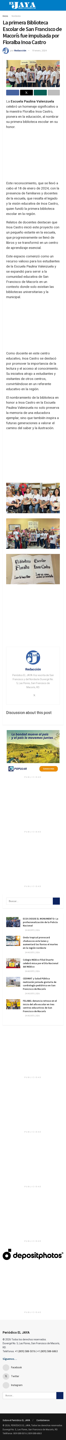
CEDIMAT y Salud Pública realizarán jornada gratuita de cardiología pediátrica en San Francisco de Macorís (39, 984)
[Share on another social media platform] (54, 92)
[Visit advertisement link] (33, 752)
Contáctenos (42, 1420)
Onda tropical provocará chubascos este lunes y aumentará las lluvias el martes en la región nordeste (40, 942)
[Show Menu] (4, 5)
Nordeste (16, 16)
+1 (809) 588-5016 (25, 1351)
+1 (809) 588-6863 (47, 1351)
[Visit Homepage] (22, 5)
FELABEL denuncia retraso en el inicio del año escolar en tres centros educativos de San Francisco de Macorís (40, 1006)
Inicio (5, 16)
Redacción (20, 50)
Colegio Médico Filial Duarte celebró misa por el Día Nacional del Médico (40, 963)
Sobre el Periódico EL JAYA (16, 1420)
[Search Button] (56, 901)
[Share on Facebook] (12, 92)
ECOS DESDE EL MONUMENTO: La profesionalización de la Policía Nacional (40, 922)
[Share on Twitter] (26, 92)
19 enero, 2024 (39, 50)
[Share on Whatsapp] (40, 92)
